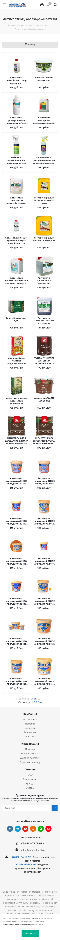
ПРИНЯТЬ (30, 933)
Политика (30, 736)
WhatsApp (41, 829)
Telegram (18, 829)
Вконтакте (10, 829)
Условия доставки (30, 757)
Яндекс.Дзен (48, 829)
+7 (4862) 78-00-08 (31, 843)
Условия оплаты (30, 753)
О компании (30, 719)
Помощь (30, 749)
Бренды (30, 783)
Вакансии (30, 727)
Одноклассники (33, 829)
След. (34, 698)
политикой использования (16, 924)
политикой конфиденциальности (36, 801)
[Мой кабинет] (42, 4)
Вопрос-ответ (30, 779)
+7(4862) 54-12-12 (20, 856)
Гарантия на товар (30, 762)
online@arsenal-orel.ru (32, 849)
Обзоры (30, 787)
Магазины (30, 732)
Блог (30, 774)
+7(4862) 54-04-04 (26, 864)
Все (40, 702)
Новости (30, 723)
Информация (30, 744)
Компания (30, 714)
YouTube (25, 829)
